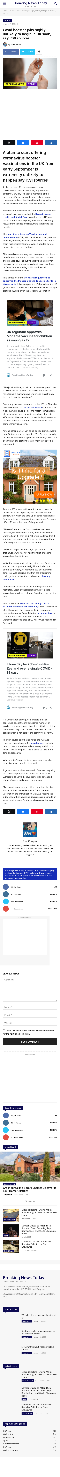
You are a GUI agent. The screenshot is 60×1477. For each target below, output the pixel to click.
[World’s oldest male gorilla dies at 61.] (11, 1320)
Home (5, 11)
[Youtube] (17, 1302)
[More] (39, 52)
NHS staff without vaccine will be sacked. (38, 1348)
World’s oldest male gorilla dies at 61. (39, 1316)
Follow (53, 894)
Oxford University (32, 407)
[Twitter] (13, 1302)
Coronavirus (26, 1321)
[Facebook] (5, 1302)
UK (26, 277)
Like (55, 887)
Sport (6, 1235)
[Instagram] (9, 1302)
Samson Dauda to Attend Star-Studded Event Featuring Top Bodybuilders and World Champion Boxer (39, 1229)
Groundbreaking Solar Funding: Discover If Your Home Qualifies (29, 1189)
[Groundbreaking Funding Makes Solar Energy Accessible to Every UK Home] (11, 1215)
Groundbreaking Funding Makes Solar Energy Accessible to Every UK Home (39, 1212)
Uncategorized (9, 1184)
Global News (8, 1251)
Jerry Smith (7, 1194)
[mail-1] (30, 859)
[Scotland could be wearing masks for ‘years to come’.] (11, 1336)
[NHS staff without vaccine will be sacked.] (11, 1352)
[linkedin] (26, 859)
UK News (12, 11)
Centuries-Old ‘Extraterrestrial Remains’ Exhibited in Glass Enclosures (36, 1244)
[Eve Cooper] (5, 44)
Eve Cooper (15, 44)
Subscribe (52, 909)
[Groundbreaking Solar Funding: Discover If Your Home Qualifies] (30, 1167)
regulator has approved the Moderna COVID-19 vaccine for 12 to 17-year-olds (29, 281)
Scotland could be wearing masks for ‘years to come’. (38, 1332)
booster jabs (37, 743)
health (31, 277)
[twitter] (34, 859)
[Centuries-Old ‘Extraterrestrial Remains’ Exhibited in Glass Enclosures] (11, 1246)
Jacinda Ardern (44, 613)
